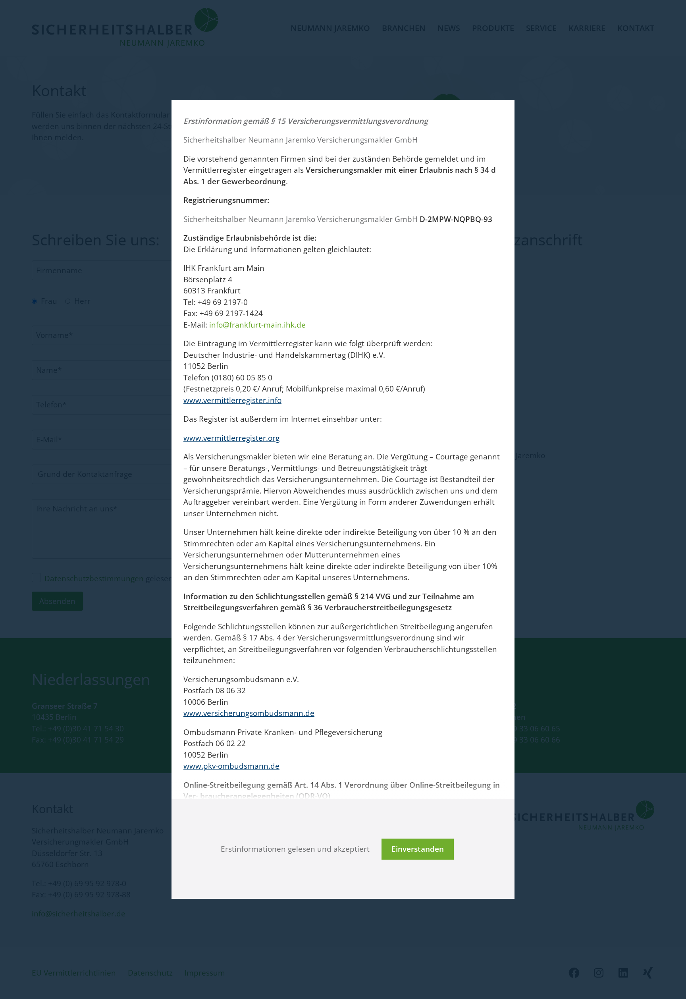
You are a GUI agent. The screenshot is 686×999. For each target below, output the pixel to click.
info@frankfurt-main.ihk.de (257, 325)
